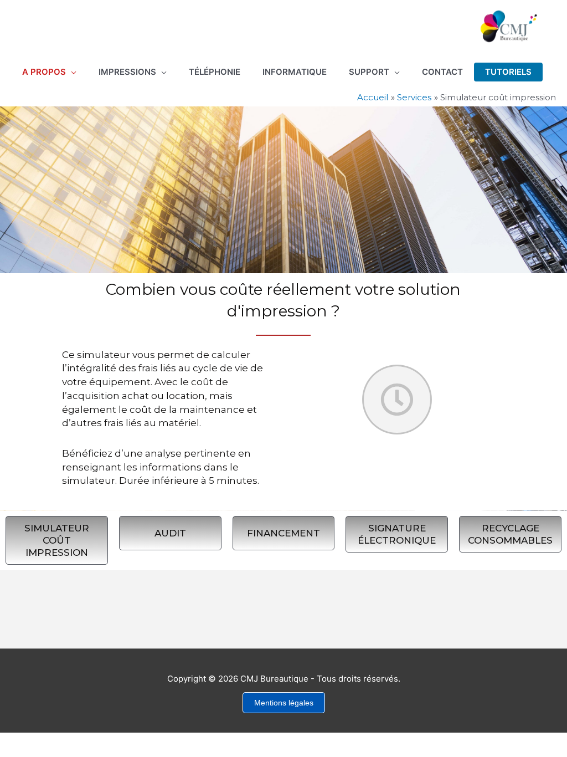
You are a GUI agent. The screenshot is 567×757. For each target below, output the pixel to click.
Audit (170, 533)
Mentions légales (283, 702)
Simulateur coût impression (56, 540)
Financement (283, 533)
